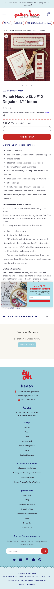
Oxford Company (13, 91)
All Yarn (7, 23)
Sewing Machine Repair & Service (27, 473)
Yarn (27, 432)
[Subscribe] (44, 551)
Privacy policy (43, 576)
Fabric (27, 427)
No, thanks (40, 304)
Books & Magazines (27, 446)
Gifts (27, 450)
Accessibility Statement (27, 514)
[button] (27, 316)
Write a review (27, 344)
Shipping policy (15, 581)
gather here (30, 573)
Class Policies (27, 509)
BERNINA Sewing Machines (39, 23)
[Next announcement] (49, 3)
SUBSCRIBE (39, 301)
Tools (27, 436)
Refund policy (9, 576)
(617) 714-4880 (28, 399)
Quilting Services (27, 477)
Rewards (27, 523)
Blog (27, 500)
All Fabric (19, 23)
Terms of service (26, 576)
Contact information (35, 581)
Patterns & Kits (27, 441)
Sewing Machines (27, 455)
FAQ (27, 518)
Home (5, 30)
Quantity (8, 123)
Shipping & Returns (27, 504)
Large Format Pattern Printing (27, 482)
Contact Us (27, 527)
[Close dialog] (51, 283)
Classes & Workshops (27, 468)
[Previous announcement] (5, 3)
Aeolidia (31, 584)
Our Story (27, 495)
